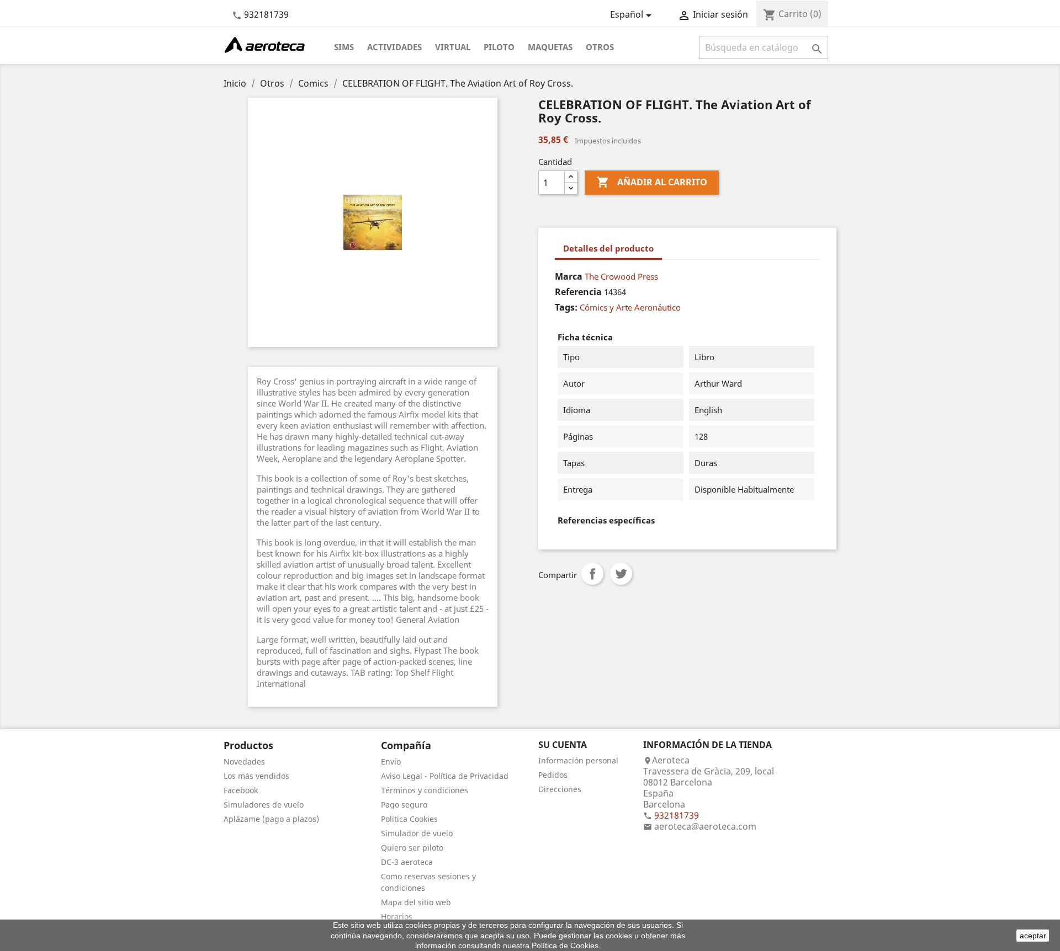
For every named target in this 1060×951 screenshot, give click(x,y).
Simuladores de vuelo (264, 804)
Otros (600, 46)
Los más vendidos (256, 776)
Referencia (578, 291)
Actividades (394, 46)
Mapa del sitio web (416, 902)
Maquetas (550, 46)
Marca (568, 276)
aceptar (1033, 935)
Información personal (578, 760)
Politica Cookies (409, 819)
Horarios (396, 916)
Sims (344, 46)
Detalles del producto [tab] (608, 248)
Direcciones (559, 789)
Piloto (499, 46)
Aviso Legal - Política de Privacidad (444, 776)
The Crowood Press (621, 276)
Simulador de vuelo (417, 833)
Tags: (566, 307)
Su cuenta (562, 745)
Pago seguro (404, 804)
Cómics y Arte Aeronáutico (630, 307)
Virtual (452, 46)
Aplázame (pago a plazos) (271, 819)
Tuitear (621, 574)
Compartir (592, 574)
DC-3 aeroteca (407, 862)
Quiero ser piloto (412, 847)
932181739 (266, 14)
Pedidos (553, 775)
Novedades (244, 761)
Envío (391, 761)
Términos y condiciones (424, 790)
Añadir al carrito (651, 182)
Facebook (241, 790)
